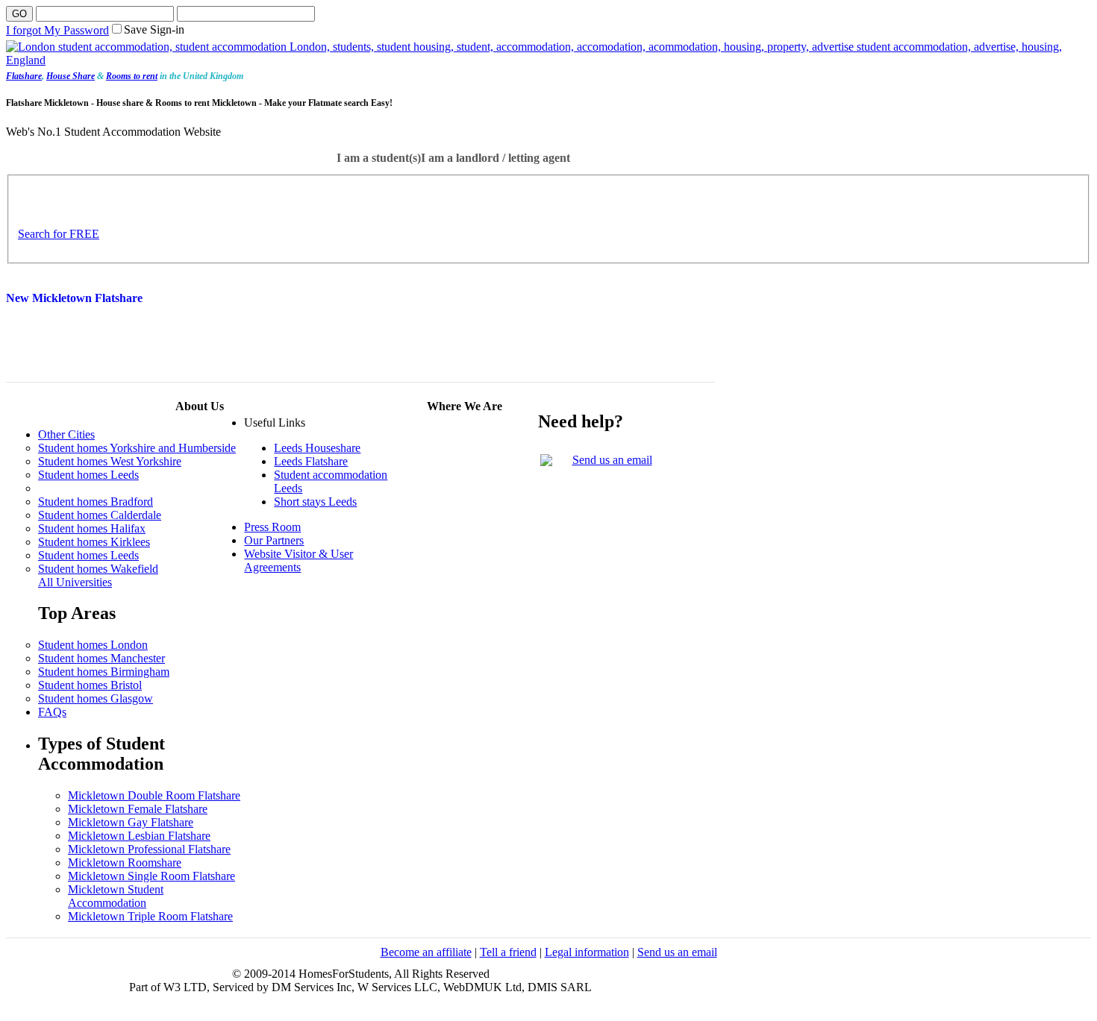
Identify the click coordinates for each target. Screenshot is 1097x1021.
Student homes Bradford (95, 501)
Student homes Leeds (88, 474)
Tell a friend (508, 952)
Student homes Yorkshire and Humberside (137, 448)
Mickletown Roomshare (124, 862)
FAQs (52, 712)
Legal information (587, 952)
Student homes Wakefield (98, 568)
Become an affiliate (426, 952)
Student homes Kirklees (94, 541)
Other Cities (66, 434)
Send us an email (612, 459)
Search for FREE (58, 233)
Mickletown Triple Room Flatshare (150, 916)
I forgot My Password (57, 30)
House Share (70, 76)
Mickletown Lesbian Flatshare (139, 835)
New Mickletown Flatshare (74, 298)
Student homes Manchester (101, 658)
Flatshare (24, 76)
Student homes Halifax (92, 528)
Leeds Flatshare (311, 461)
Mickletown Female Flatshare (137, 808)
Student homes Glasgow (95, 698)
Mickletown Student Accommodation (115, 896)
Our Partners (274, 540)
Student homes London (93, 644)
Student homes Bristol (90, 685)
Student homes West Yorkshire (109, 461)
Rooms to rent (131, 76)
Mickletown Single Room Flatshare (151, 876)
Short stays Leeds (315, 501)
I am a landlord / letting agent (495, 157)
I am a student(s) (379, 157)
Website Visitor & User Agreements (298, 560)
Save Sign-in (154, 29)
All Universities (75, 582)
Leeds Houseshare (317, 448)
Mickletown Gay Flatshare (130, 822)
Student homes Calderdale (99, 515)
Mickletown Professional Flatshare (149, 849)
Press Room (272, 527)
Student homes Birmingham (103, 671)
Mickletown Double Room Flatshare (154, 795)
